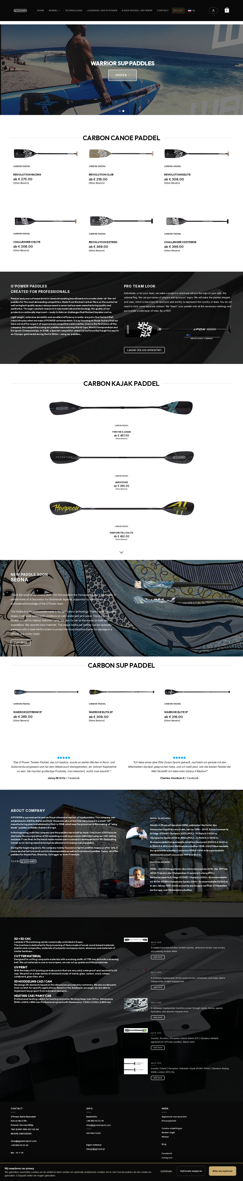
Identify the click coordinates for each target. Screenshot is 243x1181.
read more (157, 957)
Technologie (73, 10)
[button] (213, 10)
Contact (163, 10)
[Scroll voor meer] (121, 552)
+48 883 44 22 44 (19, 1145)
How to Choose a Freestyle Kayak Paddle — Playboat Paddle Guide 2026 (187, 970)
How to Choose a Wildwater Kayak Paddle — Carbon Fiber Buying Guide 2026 (189, 1000)
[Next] (234, 70)
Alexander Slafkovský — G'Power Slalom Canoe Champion (180, 1030)
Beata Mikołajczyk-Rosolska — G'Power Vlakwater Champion (182, 1060)
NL (194, 10)
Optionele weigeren (191, 1170)
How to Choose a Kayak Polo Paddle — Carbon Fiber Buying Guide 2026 (187, 939)
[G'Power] (20, 10)
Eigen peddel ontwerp (137, 10)
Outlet (178, 10)
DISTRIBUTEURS (93, 1133)
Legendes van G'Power (102, 10)
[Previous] (9, 70)
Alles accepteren (222, 1170)
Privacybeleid (63, 1175)
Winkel (53, 10)
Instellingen (166, 1171)
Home (40, 10)
